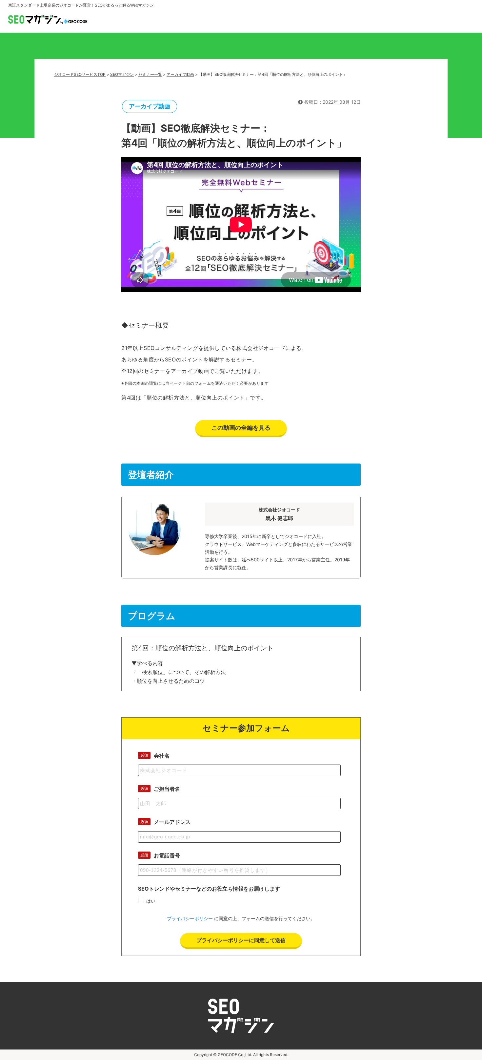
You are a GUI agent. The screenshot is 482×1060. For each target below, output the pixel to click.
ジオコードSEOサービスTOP (80, 74)
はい (150, 901)
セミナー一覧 (150, 74)
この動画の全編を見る (241, 427)
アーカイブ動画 (180, 74)
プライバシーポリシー (190, 918)
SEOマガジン (122, 74)
